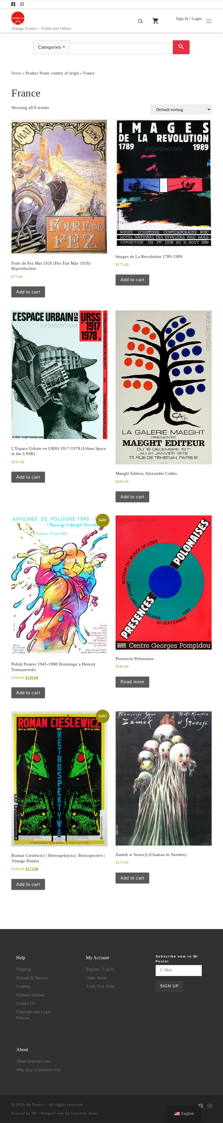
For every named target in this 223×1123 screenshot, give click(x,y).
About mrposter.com (33, 1061)
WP (34, 1113)
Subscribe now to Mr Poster (177, 959)
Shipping (23, 969)
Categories (50, 47)
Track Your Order (100, 986)
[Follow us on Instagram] (22, 4)
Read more (132, 681)
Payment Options (30, 995)
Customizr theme (84, 1113)
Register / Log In (100, 969)
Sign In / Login (189, 18)
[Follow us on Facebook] (13, 4)
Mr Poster (35, 1104)
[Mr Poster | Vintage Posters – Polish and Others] (17, 17)
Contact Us (25, 1003)
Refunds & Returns (32, 978)
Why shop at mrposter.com (38, 1070)
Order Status (96, 978)
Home (16, 73)
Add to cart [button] (28, 291)
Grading (23, 986)
